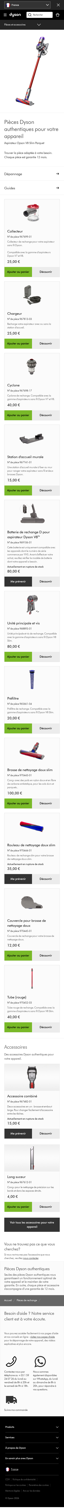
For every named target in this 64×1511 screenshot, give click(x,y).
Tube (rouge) (16, 997)
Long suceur (16, 1177)
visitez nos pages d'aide (42, 1336)
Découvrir (46, 272)
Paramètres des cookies (39, 1485)
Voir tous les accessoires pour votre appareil (32, 1224)
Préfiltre (13, 698)
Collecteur (15, 231)
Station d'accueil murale (25, 457)
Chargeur (14, 313)
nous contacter (30, 1258)
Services (9, 1437)
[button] (11, 1469)
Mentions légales (12, 1490)
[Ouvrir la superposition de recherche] (39, 15)
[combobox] (27, 4)
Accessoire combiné (22, 1096)
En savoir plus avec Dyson (19, 1458)
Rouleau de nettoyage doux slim (31, 845)
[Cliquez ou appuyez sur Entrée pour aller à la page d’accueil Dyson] (15, 16)
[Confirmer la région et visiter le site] (58, 5)
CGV (7, 1479)
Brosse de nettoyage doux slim (30, 770)
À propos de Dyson (15, 1447)
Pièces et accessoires (15, 24)
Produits (9, 1427)
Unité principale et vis (23, 623)
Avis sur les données (31, 1490)
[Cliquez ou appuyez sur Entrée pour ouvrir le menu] (5, 15)
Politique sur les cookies (15, 1485)
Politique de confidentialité (24, 1479)
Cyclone (13, 385)
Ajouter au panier (18, 272)
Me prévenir (18, 581)
